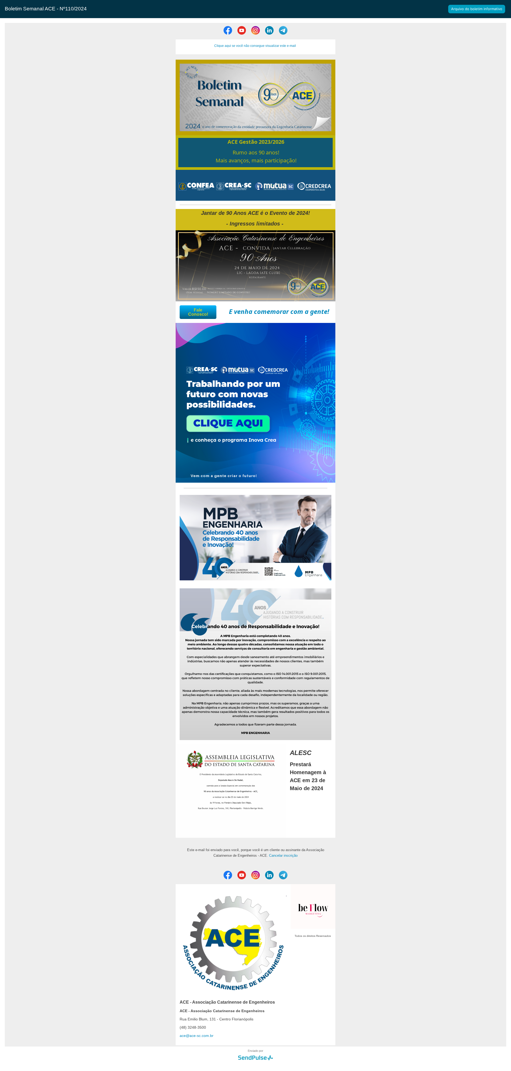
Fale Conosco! (198, 312)
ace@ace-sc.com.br (196, 1035)
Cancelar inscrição (283, 855)
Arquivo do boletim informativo (476, 9)
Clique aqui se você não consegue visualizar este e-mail (255, 46)
